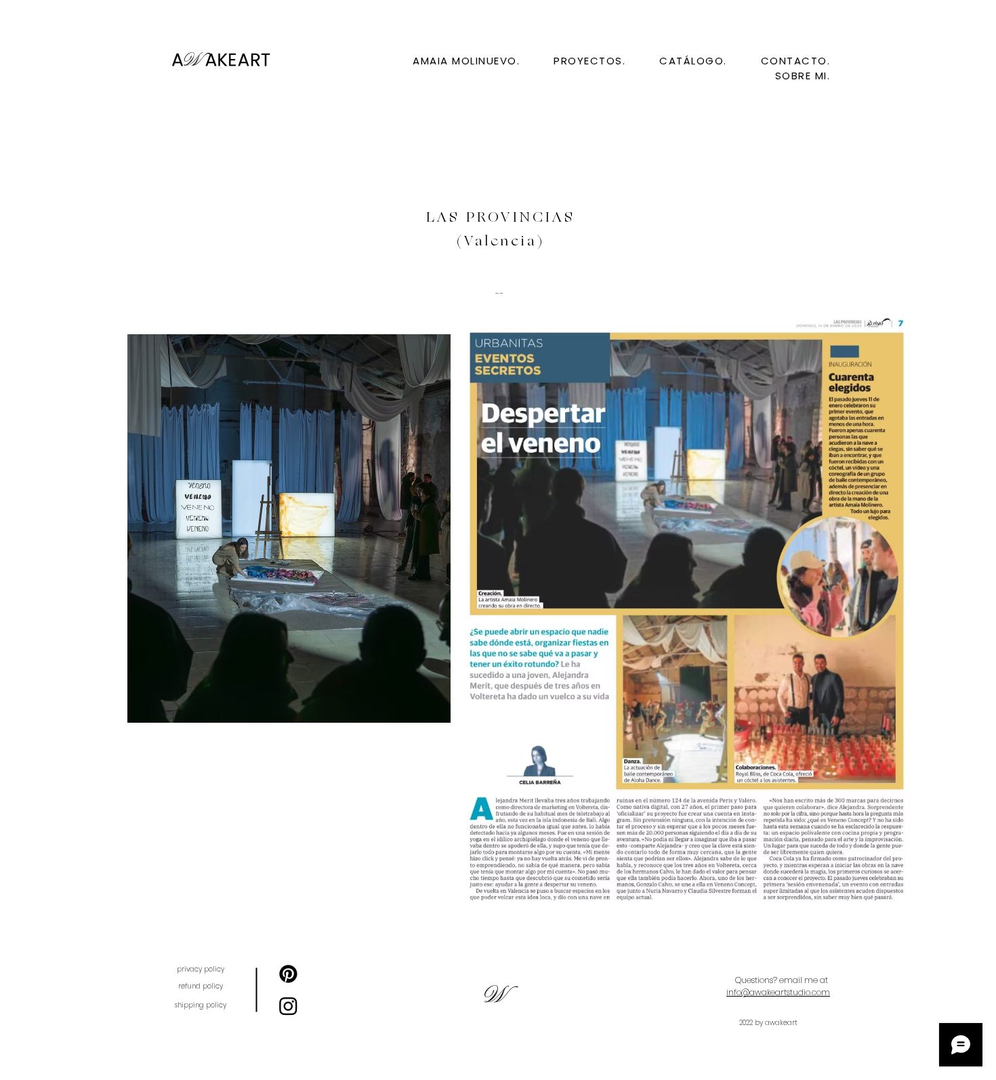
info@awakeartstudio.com (778, 992)
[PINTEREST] (288, 974)
